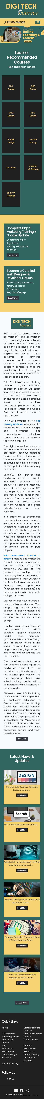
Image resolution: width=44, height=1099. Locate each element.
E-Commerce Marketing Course (10, 1035)
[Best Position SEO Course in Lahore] (22, 815)
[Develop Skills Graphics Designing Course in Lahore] (22, 777)
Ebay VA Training (11, 194)
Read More (22, 795)
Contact (28, 1045)
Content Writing (33, 141)
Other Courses (31, 1039)
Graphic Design (11, 141)
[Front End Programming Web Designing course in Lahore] (22, 965)
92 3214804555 (15, 22)
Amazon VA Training (33, 168)
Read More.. (12, 255)
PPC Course (33, 114)
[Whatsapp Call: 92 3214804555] (28, 1090)
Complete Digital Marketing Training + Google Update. (21, 231)
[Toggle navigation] (37, 22)
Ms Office (11, 167)
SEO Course (11, 88)
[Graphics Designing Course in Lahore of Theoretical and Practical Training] (22, 927)
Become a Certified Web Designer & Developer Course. (21, 274)
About (5, 1027)
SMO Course (33, 88)
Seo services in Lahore (31, 1095)
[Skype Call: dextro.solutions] (22, 1090)
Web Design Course (7, 1041)
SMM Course (11, 114)
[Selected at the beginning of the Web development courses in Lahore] (22, 852)
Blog (4, 1045)
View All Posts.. (22, 1003)
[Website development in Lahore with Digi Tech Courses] (22, 890)
